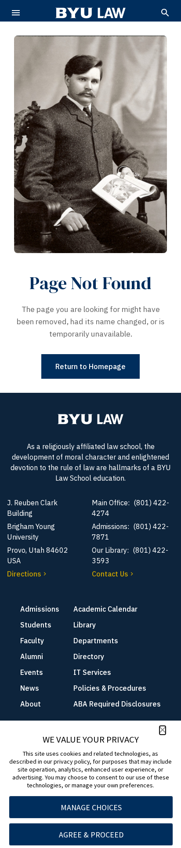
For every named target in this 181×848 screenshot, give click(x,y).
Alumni (31, 656)
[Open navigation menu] (16, 13)
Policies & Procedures (109, 688)
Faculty (32, 640)
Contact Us (110, 573)
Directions (24, 573)
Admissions (39, 609)
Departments (95, 640)
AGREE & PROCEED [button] (91, 835)
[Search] (165, 13)
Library (84, 624)
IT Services (92, 672)
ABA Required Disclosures (117, 703)
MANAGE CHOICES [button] (91, 807)
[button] (162, 730)
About (30, 703)
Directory (88, 656)
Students (35, 624)
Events (31, 672)
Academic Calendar (105, 609)
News (29, 688)
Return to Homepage (90, 366)
